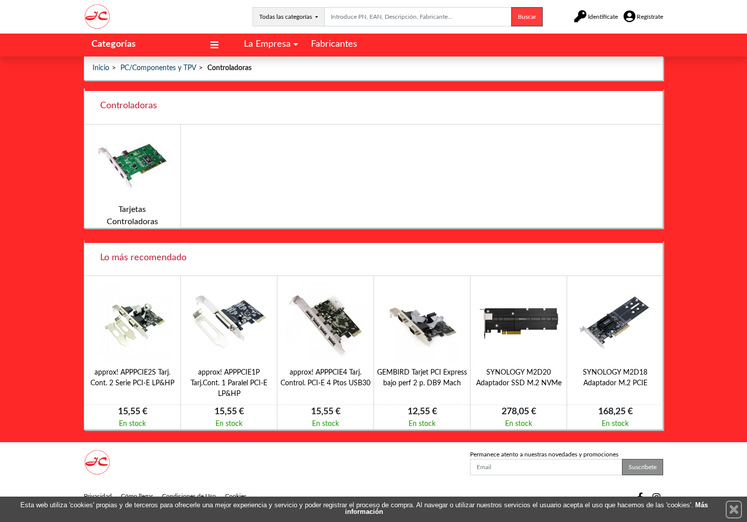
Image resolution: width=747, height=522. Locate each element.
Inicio (100, 68)
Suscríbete (643, 467)
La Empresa (267, 44)
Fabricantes (334, 44)
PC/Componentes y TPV (158, 68)
